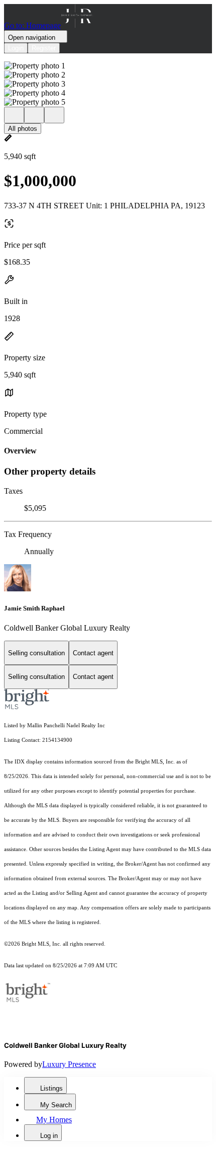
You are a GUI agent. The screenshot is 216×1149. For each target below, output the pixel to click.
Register (44, 48)
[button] (108, 65)
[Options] (14, 115)
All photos (22, 128)
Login (16, 48)
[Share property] (54, 115)
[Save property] (34, 115)
